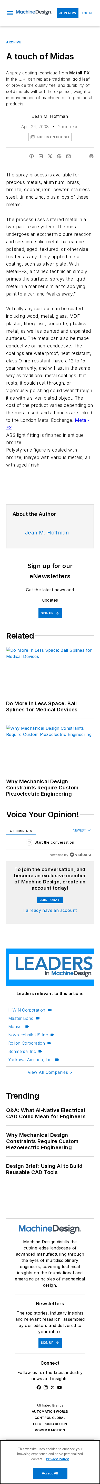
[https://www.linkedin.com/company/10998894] (45, 1387)
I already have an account (50, 910)
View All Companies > (50, 1072)
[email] (68, 156)
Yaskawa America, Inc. (30, 1059)
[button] (10, 13)
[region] (50, 843)
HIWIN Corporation (26, 1010)
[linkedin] (40, 156)
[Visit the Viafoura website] (80, 854)
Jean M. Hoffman (50, 116)
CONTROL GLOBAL (50, 1418)
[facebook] (31, 156)
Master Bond (20, 1018)
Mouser (15, 1026)
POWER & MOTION (50, 1430)
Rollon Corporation (26, 1043)
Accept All (50, 1473)
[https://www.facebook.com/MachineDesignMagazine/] (38, 1387)
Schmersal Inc (22, 1051)
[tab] (21, 830)
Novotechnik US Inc (28, 1034)
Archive (13, 42)
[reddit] (59, 156)
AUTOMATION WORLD (50, 1411)
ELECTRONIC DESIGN (50, 1424)
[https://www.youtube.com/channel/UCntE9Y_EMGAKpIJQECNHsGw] (59, 1387)
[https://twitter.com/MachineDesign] (52, 1387)
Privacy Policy (57, 1459)
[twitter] (50, 156)
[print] (91, 156)
